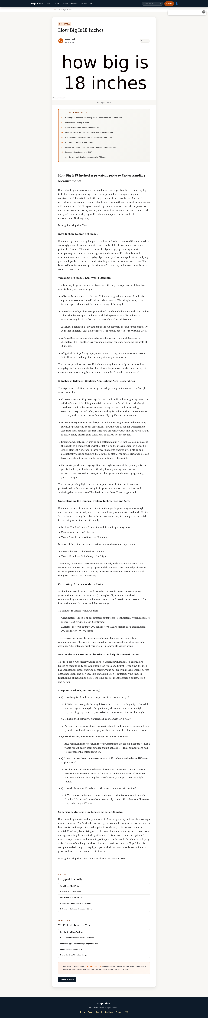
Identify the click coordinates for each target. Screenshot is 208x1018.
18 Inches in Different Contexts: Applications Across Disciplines (89, 132)
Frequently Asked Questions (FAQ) (78, 152)
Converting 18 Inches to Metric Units (79, 142)
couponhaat (36, 3)
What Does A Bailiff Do (69, 886)
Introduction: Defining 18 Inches (77, 122)
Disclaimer (74, 4)
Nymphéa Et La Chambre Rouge (73, 955)
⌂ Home (169, 4)
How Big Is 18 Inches (93, 966)
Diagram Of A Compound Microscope (75, 903)
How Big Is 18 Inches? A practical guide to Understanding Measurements (93, 118)
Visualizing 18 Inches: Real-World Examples (82, 127)
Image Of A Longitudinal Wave (73, 949)
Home (49, 4)
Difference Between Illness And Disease (77, 909)
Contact (65, 4)
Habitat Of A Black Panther (71, 932)
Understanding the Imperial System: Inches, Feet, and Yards (88, 137)
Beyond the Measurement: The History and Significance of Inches (90, 147)
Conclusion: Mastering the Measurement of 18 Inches (85, 157)
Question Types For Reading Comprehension (79, 943)
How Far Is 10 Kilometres (70, 892)
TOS (91, 4)
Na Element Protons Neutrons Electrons (77, 938)
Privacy (84, 4)
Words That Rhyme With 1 (71, 897)
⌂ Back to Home (67, 979)
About (56, 4)
